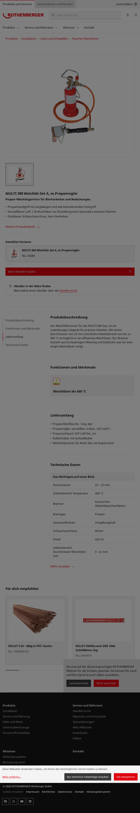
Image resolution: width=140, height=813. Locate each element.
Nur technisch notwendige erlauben (88, 776)
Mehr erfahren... (11, 776)
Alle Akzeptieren (125, 776)
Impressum (32, 791)
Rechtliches (48, 791)
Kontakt (79, 791)
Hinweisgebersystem (98, 791)
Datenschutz (65, 791)
